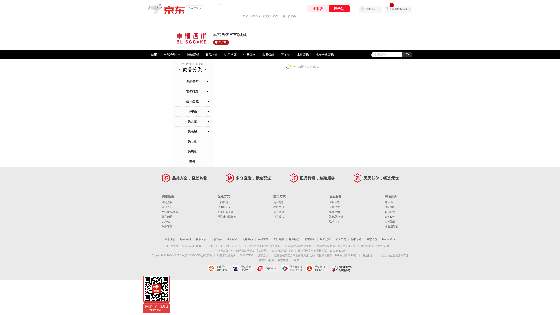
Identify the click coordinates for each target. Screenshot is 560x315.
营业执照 (368, 255)
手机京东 (263, 239)
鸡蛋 (275, 16)
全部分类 (170, 54)
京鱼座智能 (391, 226)
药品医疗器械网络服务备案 (264, 245)
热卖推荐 (230, 54)
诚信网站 (268, 268)
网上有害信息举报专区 (292, 268)
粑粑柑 (267, 16)
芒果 (245, 16)
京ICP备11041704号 (220, 245)
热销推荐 (192, 91)
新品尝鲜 (192, 81)
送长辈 (192, 131)
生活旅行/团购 (170, 212)
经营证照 (262, 255)
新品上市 (212, 54)
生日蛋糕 (249, 54)
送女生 (192, 141)
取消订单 (334, 221)
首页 (154, 54)
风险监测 (325, 239)
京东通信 (390, 221)
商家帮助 (232, 239)
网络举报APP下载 (317, 268)
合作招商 (216, 239)
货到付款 (278, 202)
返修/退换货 (336, 216)
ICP (241, 245)
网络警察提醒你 (243, 268)
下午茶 (285, 54)
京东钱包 (283, 260)
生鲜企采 (255, 16)
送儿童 (192, 121)
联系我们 (185, 239)
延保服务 (390, 212)
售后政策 (334, 202)
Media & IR (388, 239)
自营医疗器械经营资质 (298, 245)
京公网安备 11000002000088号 (184, 245)
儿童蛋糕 (303, 54)
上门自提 (223, 202)
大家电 (166, 221)
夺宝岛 (389, 202)
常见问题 (167, 216)
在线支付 (278, 207)
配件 (192, 161)
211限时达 (224, 207)
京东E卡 (390, 216)
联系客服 (167, 226)
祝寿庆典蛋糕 (324, 54)
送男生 (192, 151)
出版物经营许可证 (282, 250)
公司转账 (278, 216)
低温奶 (292, 16)
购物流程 (167, 202)
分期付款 (278, 212)
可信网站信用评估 (219, 268)
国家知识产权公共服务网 (341, 268)
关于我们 (170, 239)
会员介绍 (167, 207)
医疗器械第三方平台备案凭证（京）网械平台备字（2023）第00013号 (315, 255)
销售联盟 (294, 239)
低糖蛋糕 (193, 54)
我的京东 (371, 8)
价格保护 (334, 207)
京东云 (298, 260)
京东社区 (309, 239)
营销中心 (247, 239)
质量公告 (341, 239)
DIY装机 (390, 207)
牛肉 (283, 16)
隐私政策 (356, 239)
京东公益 (372, 239)
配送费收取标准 (227, 216)
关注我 (222, 42)
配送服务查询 (225, 212)
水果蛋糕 (268, 54)
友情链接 (278, 239)
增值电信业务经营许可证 (394, 255)
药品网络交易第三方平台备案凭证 (336, 245)
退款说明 (334, 212)
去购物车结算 (400, 8)
